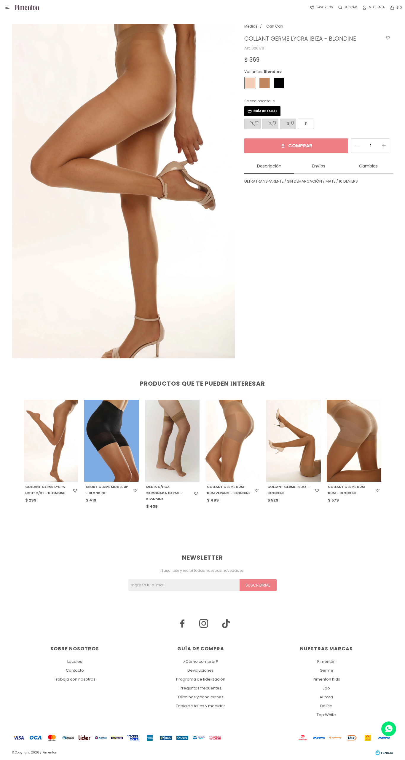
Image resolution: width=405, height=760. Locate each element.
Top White (326, 715)
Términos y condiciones (201, 697)
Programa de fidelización (200, 679)
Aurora (326, 697)
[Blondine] (250, 83)
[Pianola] (264, 83)
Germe (326, 670)
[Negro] (279, 83)
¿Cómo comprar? (200, 661)
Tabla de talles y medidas (201, 706)
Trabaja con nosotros (74, 679)
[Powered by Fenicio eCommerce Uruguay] (384, 752)
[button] (346, 7)
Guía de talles (265, 111)
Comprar (300, 145)
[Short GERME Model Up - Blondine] (111, 441)
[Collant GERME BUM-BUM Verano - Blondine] (232, 441)
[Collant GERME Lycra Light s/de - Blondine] (51, 441)
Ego (326, 688)
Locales (74, 661)
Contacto (75, 670)
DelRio (326, 706)
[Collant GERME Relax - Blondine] (293, 441)
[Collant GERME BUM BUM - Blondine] (354, 441)
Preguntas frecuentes (200, 688)
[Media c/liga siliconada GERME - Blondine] (172, 441)
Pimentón (326, 661)
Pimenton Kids (326, 679)
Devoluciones (200, 670)
